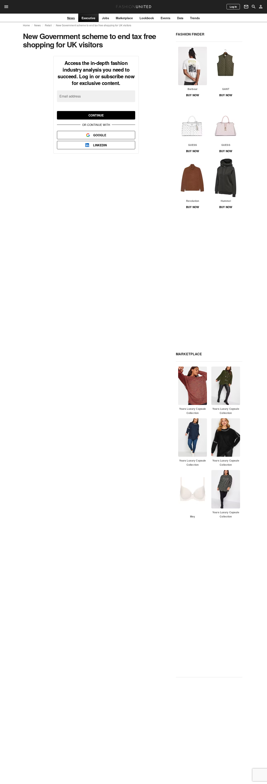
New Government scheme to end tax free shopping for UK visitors (93, 25)
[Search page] (253, 6)
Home (26, 25)
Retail (48, 25)
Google (99, 135)
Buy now (192, 95)
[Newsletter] (246, 6)
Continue (96, 115)
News (37, 25)
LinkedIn (100, 145)
